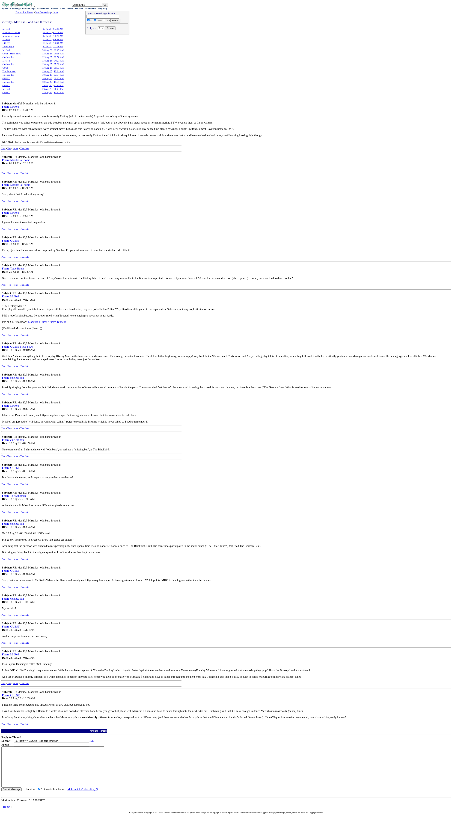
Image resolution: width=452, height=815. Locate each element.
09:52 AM (58, 39)
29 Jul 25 (47, 46)
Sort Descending (43, 12)
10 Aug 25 (47, 50)
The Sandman (9, 71)
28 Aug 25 (47, 92)
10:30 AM (58, 43)
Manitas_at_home (11, 32)
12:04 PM (59, 85)
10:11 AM (59, 71)
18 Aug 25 (47, 75)
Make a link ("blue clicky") (82, 789)
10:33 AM (59, 92)
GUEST (6, 43)
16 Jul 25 (47, 39)
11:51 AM (59, 82)
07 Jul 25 (47, 29)
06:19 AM (59, 53)
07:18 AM (58, 32)
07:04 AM (59, 75)
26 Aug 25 (47, 89)
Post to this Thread (24, 12)
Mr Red (6, 29)
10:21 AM (58, 36)
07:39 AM (59, 64)
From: (6, 106)
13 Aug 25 (47, 60)
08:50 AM (59, 57)
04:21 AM (59, 60)
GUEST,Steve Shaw (11, 53)
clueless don (8, 57)
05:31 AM (58, 29)
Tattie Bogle (8, 46)
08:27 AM (59, 50)
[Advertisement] (107, 58)
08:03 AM (59, 67)
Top (9, 148)
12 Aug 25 (47, 53)
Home (55, 12)
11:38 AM (58, 46)
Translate (24, 148)
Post (3, 148)
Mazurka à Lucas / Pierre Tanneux (47, 321)
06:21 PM (59, 89)
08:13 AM (59, 78)
